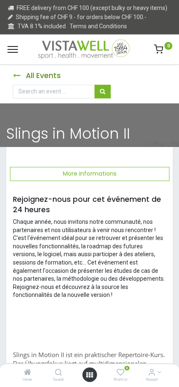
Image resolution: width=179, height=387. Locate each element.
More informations (90, 173)
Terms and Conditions (98, 26)
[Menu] (13, 49)
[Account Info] (152, 373)
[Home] (27, 373)
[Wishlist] (120, 373)
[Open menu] (89, 375)
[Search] (58, 373)
